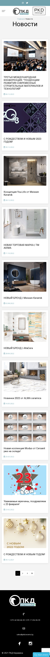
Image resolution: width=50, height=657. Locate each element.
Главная (20, 19)
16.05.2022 (9, 403)
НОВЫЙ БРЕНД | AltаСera (18, 348)
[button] (41, 654)
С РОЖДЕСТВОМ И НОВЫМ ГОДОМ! (24, 554)
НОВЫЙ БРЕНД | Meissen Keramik (23, 297)
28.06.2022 (9, 353)
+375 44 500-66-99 (17, 620)
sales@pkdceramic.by (25, 634)
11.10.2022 (9, 253)
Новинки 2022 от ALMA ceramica (22, 398)
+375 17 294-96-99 (32, 620)
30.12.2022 (9, 147)
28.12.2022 (9, 200)
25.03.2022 (9, 456)
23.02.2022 (9, 509)
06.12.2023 (9, 94)
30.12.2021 (9, 560)
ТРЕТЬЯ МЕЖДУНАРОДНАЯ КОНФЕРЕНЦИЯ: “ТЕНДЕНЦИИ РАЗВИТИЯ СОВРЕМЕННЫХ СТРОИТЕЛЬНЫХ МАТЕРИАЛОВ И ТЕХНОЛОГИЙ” (23, 83)
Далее (32, 573)
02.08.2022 (9, 303)
